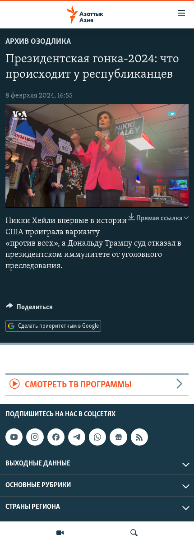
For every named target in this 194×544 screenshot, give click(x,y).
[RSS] (139, 437)
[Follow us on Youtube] (14, 437)
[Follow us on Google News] (118, 437)
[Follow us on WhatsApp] (97, 437)
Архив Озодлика (38, 42)
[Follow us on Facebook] (56, 437)
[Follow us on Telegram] (76, 437)
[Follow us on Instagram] (34, 437)
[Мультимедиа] (60, 532)
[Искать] (134, 532)
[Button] (29, 309)
